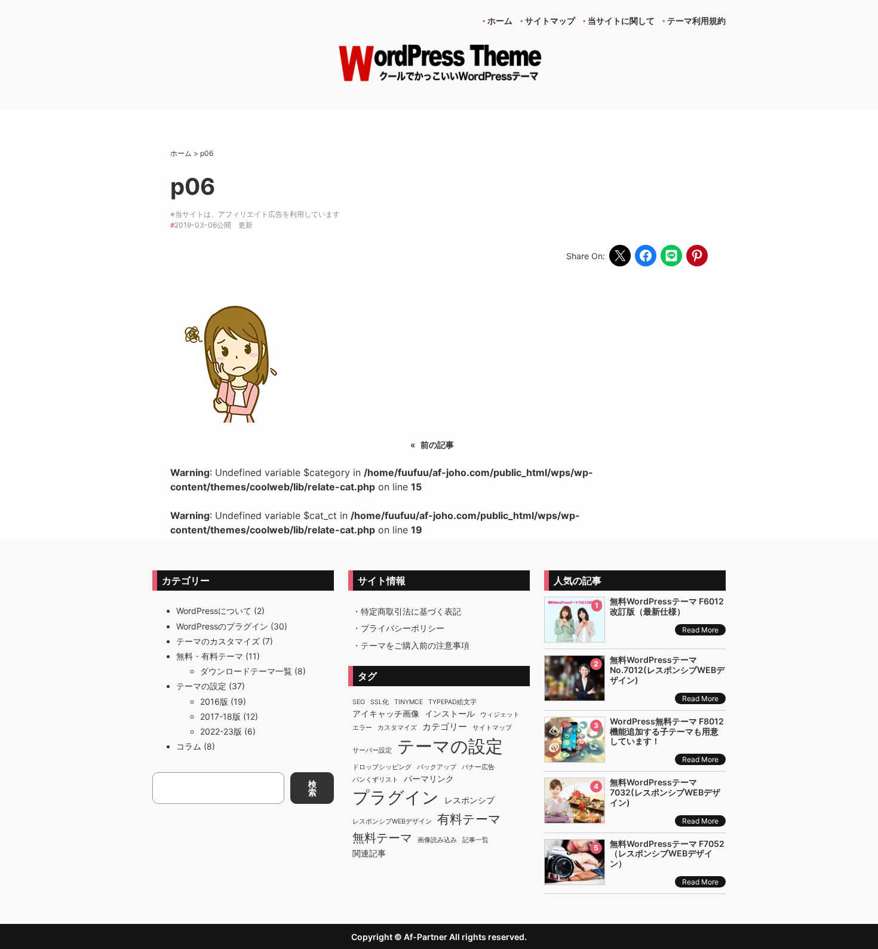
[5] (574, 878)
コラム (188, 746)
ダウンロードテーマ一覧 (246, 671)
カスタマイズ (397, 728)
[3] (574, 756)
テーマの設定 (201, 686)
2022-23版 (221, 731)
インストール (450, 713)
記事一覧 (475, 840)
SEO (358, 702)
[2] (574, 694)
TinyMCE (408, 702)
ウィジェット (500, 714)
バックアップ (436, 767)
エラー (362, 728)
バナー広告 (478, 767)
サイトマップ (492, 728)
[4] (574, 817)
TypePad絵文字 (452, 702)
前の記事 (437, 445)
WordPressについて (213, 611)
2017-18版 (220, 716)
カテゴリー (444, 726)
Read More (700, 629)
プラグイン (395, 797)
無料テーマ (382, 837)
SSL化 (379, 702)
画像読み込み (437, 840)
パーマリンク (429, 779)
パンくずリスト (375, 780)
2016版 (214, 701)
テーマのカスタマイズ (218, 641)
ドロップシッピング (382, 767)
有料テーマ (469, 819)
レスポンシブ (469, 800)
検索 (312, 788)
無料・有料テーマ (209, 656)
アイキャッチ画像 (385, 713)
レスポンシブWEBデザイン (392, 821)
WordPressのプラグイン (222, 626)
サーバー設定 (372, 750)
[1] (574, 636)
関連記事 (369, 853)
